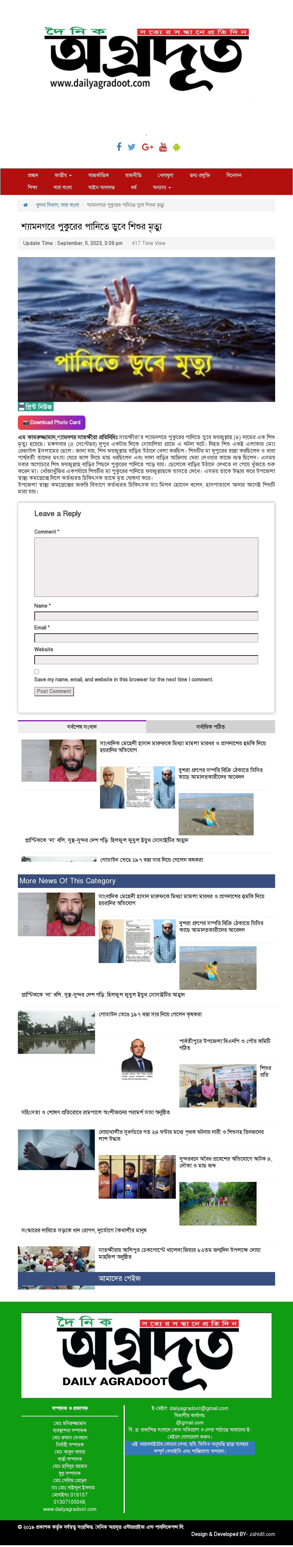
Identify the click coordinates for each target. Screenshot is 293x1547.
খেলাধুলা (165, 175)
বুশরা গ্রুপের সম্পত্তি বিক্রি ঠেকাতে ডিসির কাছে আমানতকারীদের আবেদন (221, 774)
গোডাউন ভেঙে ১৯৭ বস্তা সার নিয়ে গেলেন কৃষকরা (151, 860)
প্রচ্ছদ (33, 175)
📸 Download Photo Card (51, 422)
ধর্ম (133, 188)
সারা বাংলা (63, 188)
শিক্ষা (32, 188)
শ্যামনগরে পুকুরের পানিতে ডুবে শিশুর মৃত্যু (91, 226)
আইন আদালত (101, 188)
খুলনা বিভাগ (47, 205)
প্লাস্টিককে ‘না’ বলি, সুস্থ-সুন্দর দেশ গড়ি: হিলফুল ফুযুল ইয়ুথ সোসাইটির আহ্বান (106, 840)
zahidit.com (262, 1534)
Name (42, 606)
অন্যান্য (160, 188)
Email (42, 628)
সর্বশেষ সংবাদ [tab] (82, 727)
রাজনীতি (133, 175)
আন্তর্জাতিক (98, 175)
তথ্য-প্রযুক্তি (200, 175)
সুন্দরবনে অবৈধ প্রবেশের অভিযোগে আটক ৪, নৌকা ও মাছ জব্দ (225, 1162)
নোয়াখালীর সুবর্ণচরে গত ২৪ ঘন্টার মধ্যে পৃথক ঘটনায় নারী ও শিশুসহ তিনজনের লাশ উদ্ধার (181, 1136)
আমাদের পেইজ (119, 1278)
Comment (46, 532)
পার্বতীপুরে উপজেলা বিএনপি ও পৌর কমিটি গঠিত (224, 1045)
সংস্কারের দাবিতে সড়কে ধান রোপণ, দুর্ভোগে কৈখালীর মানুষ (83, 1230)
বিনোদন (234, 175)
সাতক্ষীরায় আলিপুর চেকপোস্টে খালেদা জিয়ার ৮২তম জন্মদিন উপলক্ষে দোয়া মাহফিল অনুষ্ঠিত (179, 1254)
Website (43, 650)
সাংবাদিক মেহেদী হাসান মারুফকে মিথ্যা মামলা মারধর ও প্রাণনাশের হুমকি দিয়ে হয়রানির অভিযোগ (183, 747)
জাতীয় (61, 175)
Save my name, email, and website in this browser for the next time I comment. (123, 680)
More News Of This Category (68, 880)
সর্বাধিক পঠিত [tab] (211, 727)
